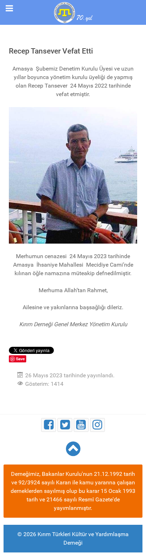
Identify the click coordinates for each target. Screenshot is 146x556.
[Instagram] (97, 425)
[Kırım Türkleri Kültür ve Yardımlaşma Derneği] (73, 12)
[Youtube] (81, 425)
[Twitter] (64, 425)
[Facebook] (48, 425)
